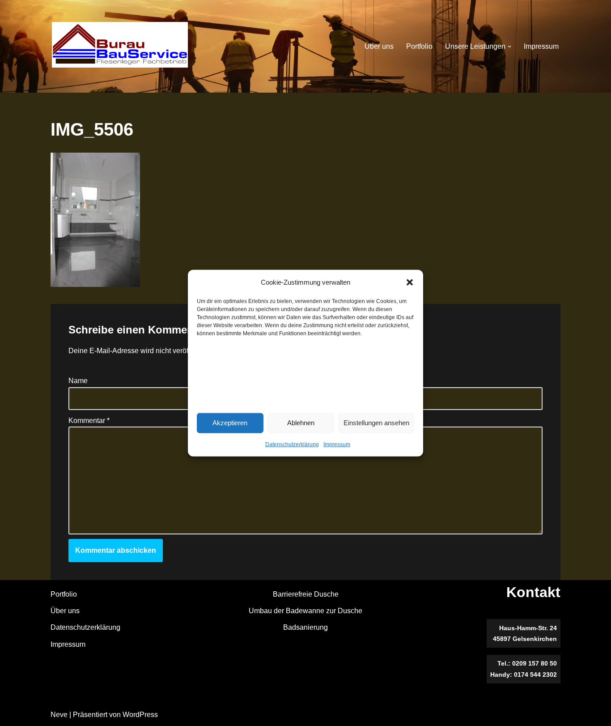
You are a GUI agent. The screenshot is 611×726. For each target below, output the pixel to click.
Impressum (336, 444)
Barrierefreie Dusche (306, 594)
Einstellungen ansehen (376, 423)
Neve (59, 714)
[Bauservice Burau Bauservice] (120, 46)
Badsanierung (305, 627)
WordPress (140, 714)
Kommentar (89, 420)
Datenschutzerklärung (292, 444)
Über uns (379, 46)
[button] (409, 282)
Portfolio (419, 46)
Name (78, 380)
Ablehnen (300, 423)
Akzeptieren (229, 423)
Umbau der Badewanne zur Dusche (305, 611)
